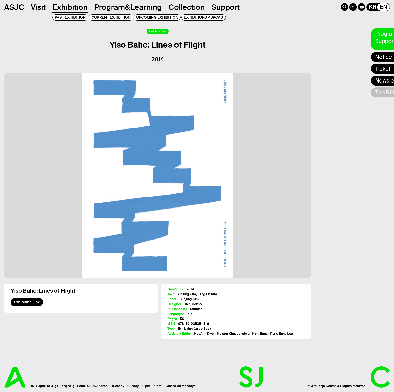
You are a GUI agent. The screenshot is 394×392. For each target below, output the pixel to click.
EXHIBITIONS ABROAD (203, 17)
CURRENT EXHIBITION (111, 17)
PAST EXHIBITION (70, 17)
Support (225, 7)
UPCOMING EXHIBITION (157, 17)
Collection (186, 7)
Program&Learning (128, 7)
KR (372, 7)
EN (383, 7)
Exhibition (70, 7)
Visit (38, 7)
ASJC (14, 7)
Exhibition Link (27, 302)
